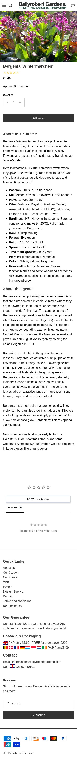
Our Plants (10, 577)
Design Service (13, 591)
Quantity (8, 94)
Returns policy (12, 605)
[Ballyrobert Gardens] (42, 5)
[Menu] (4, 5)
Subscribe (38, 715)
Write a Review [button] (40, 499)
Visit (6, 582)
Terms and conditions (17, 601)
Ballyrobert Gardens (22, 753)
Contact (8, 596)
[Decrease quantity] (6, 102)
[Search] (12, 5)
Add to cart (38, 118)
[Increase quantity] (21, 102)
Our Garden (11, 572)
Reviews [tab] (12, 507)
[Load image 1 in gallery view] (38, 36)
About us (9, 567)
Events (7, 586)
